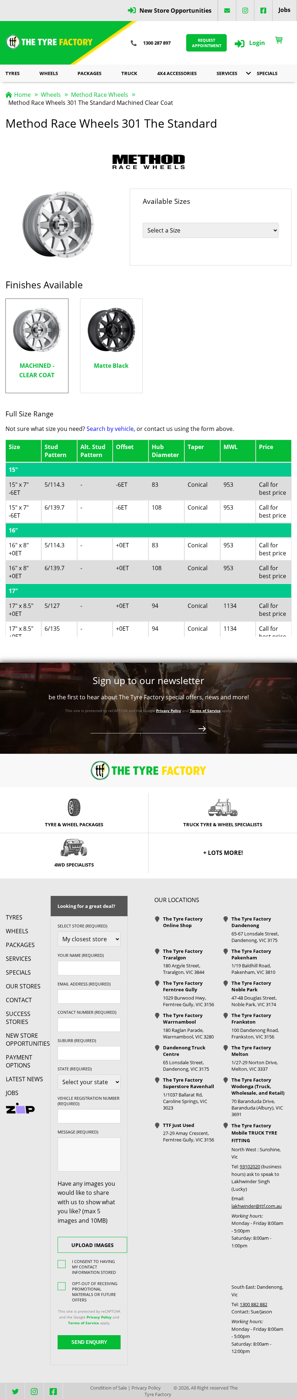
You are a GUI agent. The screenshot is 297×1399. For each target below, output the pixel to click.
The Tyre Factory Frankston (251, 1018)
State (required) (75, 1068)
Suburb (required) (77, 1040)
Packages (89, 73)
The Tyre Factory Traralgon (182, 954)
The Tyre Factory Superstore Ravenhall (188, 1083)
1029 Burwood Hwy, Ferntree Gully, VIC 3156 (188, 1001)
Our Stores (23, 986)
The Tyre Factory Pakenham (251, 954)
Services (227, 73)
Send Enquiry (89, 1342)
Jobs (284, 10)
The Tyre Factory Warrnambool (182, 1018)
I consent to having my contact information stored (94, 1267)
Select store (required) (82, 926)
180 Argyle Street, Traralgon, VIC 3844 (183, 968)
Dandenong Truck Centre (184, 1050)
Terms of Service (205, 710)
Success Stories (18, 1018)
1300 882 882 (253, 1304)
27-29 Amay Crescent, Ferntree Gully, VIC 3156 (188, 1136)
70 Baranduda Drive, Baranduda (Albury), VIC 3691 (257, 1108)
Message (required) (78, 1132)
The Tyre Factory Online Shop (182, 922)
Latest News (24, 1079)
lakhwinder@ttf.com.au (256, 1206)
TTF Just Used (178, 1125)
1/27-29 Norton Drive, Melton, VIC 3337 (254, 1065)
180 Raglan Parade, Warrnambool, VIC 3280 (188, 1033)
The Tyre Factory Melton (251, 1050)
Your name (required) (81, 955)
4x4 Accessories (177, 73)
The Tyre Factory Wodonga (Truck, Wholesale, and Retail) (257, 1086)
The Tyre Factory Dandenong (251, 922)
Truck (129, 73)
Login (257, 43)
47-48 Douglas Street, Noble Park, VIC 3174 (254, 1001)
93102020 (250, 1166)
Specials (267, 73)
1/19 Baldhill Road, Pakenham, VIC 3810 (253, 968)
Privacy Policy (168, 710)
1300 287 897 (157, 43)
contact (19, 1000)
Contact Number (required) (87, 1012)
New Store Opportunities (175, 11)
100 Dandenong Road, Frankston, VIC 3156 (255, 1033)
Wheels (48, 73)
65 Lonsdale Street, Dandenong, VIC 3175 (186, 1065)
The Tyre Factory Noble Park (251, 986)
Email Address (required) (84, 984)
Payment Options (19, 1061)
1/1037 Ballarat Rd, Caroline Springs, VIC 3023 (185, 1101)
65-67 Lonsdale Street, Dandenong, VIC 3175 (255, 936)
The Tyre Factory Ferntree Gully (182, 986)
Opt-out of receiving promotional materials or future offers (94, 1292)
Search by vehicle (110, 429)
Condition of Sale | (110, 1387)
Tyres (12, 73)
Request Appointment (206, 42)
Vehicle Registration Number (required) (89, 1100)
